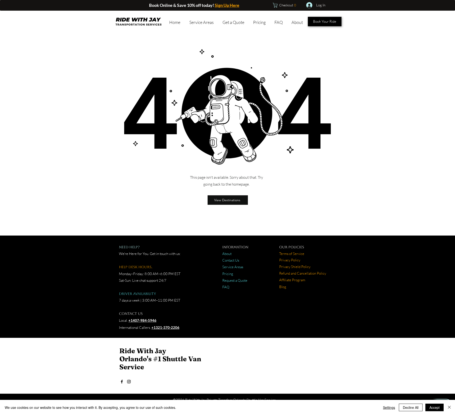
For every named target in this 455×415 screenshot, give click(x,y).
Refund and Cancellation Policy (302, 273)
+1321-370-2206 (165, 327)
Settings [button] (389, 407)
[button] (286, 5)
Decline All (411, 407)
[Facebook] (121, 381)
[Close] (449, 407)
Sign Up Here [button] (227, 5)
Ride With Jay (142, 351)
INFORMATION (235, 247)
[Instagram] (129, 381)
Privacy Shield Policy (294, 266)
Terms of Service (291, 253)
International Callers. (135, 327)
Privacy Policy (289, 260)
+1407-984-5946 (142, 320)
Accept (434, 407)
